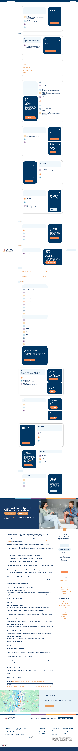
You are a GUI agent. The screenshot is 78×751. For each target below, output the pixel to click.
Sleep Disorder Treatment (20, 734)
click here (18, 675)
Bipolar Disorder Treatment (9, 734)
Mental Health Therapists (65, 565)
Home (6, 517)
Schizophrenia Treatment (20, 732)
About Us (19, 221)
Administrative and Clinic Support (65, 612)
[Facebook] (29, 737)
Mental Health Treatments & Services (32, 727)
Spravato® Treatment (31, 733)
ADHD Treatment (7, 728)
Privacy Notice (39, 749)
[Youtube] (31, 737)
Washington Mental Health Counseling (20, 749)
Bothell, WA (25, 62)
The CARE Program (54, 734)
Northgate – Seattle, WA (46, 271)
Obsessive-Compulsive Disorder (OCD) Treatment (21, 729)
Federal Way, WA (24, 276)
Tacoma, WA (25, 73)
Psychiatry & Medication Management (31, 732)
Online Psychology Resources (64, 607)
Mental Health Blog (12, 517)
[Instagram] (34, 737)
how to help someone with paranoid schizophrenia (22, 681)
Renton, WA (25, 72)
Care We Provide (20, 281)
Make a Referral (20, 471)
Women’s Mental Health (42, 731)
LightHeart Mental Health (8, 749)
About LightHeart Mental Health (64, 601)
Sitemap (43, 749)
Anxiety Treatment (8, 730)
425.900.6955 (34, 540)
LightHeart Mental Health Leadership (64, 605)
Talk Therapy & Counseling (32, 729)
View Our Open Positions (11, 1)
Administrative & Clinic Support (65, 569)
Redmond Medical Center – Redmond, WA (29, 70)
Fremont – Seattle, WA (26, 67)
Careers (64, 610)
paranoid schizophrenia (39, 681)
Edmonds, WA (25, 64)
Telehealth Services (42, 728)
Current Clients (20, 158)
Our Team (19, 33)
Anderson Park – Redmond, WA (27, 61)
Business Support (64, 567)
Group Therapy (41, 730)
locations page (34, 356)
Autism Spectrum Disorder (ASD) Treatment (10, 732)
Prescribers (64, 563)
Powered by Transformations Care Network (53, 749)
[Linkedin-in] (32, 737)
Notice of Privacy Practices (31, 749)
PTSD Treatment (18, 731)
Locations (19, 57)
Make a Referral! (73, 1)
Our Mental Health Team (64, 603)
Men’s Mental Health (42, 733)
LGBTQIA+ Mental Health (43, 734)
